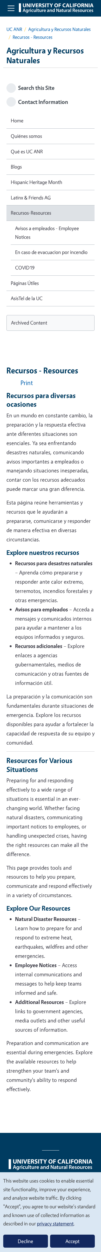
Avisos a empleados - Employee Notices (47, 232)
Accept (72, 1241)
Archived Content (29, 322)
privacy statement (55, 1223)
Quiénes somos (26, 136)
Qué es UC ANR (27, 151)
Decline (25, 1241)
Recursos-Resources (31, 212)
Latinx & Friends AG (31, 197)
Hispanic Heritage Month (36, 182)
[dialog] (50, 1212)
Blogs (16, 166)
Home (17, 120)
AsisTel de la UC (27, 298)
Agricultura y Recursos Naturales (59, 29)
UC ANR (14, 29)
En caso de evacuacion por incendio (51, 252)
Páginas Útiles (25, 283)
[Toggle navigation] (11, 8)
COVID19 (24, 267)
